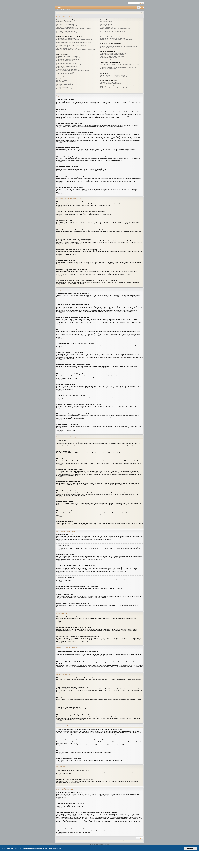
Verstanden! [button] (190, 848)
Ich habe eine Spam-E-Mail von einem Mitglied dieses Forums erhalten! (116, 39)
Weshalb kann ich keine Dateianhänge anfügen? (67, 66)
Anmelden (63, 9)
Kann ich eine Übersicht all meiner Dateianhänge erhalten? (113, 76)
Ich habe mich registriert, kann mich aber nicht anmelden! (69, 25)
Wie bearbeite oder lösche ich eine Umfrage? (66, 63)
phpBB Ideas (121, 805)
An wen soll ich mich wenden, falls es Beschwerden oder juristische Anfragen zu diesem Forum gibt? (120, 85)
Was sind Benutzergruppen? (106, 24)
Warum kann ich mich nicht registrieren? (65, 24)
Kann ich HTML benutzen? (62, 80)
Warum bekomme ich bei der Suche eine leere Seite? (112, 56)
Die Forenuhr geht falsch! (62, 41)
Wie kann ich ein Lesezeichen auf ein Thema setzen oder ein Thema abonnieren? (118, 67)
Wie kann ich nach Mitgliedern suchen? (109, 57)
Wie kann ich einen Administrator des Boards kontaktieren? (113, 87)
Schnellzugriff (56, 8)
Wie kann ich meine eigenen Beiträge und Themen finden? (113, 59)
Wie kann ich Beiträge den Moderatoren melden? (67, 69)
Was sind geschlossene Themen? (64, 88)
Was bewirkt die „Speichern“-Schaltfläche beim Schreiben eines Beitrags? (72, 70)
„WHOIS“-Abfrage (74, 815)
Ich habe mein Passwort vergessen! (64, 30)
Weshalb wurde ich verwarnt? (62, 67)
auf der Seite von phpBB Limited (109, 795)
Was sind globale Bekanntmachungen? (65, 84)
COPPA (130, 134)
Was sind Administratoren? (106, 21)
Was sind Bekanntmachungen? (63, 85)
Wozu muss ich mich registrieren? (64, 21)
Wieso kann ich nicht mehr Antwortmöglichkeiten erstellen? (69, 62)
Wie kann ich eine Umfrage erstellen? (64, 60)
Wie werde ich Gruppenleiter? (106, 27)
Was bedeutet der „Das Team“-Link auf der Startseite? (112, 31)
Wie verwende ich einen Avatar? (63, 46)
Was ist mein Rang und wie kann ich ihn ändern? (67, 48)
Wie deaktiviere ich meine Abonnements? (109, 70)
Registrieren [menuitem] (143, 8)
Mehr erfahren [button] (57, 848)
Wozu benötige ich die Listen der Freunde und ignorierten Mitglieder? (115, 45)
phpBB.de (70, 243)
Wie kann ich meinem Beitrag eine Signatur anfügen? (68, 59)
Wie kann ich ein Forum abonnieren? (108, 68)
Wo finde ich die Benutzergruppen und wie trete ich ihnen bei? (114, 25)
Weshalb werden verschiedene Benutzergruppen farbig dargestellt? (115, 28)
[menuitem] (138, 7)
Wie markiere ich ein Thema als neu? (64, 73)
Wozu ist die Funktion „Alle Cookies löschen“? (66, 32)
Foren (60, 7)
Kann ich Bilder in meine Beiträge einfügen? (66, 83)
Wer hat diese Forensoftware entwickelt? (109, 82)
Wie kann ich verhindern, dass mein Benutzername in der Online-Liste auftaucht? (74, 39)
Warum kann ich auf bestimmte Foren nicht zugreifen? (68, 64)
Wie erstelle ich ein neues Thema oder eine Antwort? (68, 56)
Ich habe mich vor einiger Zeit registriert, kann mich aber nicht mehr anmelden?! (74, 28)
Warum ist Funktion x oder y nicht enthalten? (110, 83)
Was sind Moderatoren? (105, 23)
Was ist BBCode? (60, 78)
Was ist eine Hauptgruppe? (106, 30)
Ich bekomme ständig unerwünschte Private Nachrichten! (113, 38)
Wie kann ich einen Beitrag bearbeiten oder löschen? (68, 57)
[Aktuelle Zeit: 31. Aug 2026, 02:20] (141, 13)
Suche (57, 9)
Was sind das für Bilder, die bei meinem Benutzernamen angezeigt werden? (73, 45)
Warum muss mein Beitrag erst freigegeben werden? (68, 72)
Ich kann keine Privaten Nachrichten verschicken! (111, 36)
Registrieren (69, 9)
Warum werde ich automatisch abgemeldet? (66, 31)
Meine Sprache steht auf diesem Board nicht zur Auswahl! (69, 44)
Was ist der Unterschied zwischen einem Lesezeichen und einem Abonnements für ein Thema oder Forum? (119, 65)
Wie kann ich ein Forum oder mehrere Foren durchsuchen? (113, 53)
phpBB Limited (59, 243)
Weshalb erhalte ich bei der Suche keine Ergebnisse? (112, 54)
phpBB (95, 844)
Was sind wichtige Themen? (62, 87)
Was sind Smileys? (60, 81)
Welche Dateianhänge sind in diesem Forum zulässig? (112, 75)
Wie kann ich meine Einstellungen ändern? (65, 38)
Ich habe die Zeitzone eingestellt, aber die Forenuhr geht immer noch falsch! (73, 42)
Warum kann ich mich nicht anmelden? (65, 27)
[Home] (60, 3)
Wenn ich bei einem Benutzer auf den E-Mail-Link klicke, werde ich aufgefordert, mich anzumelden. (75, 50)
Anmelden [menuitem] (141, 8)
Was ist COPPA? (60, 23)
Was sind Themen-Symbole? (62, 90)
